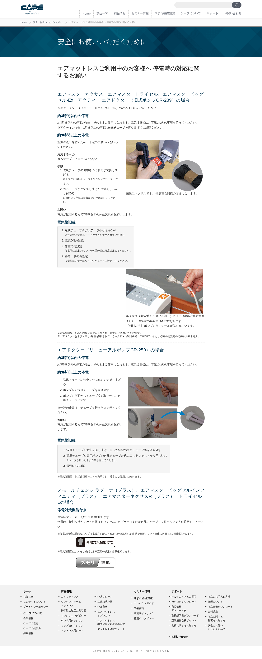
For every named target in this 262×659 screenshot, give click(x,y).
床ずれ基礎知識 (165, 13)
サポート (212, 13)
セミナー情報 (140, 13)
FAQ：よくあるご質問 (183, 596)
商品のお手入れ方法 (219, 596)
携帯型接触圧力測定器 (73, 610)
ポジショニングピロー (73, 615)
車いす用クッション (72, 620)
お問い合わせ (232, 13)
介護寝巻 (102, 606)
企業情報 (28, 618)
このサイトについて (34, 601)
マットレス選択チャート (111, 629)
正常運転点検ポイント (183, 620)
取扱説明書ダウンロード (185, 615)
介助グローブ (104, 596)
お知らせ (28, 596)
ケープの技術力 (32, 628)
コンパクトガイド (144, 603)
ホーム (27, 591)
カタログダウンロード (183, 601)
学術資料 (139, 608)
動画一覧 (102, 13)
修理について (215, 601)
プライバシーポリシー (35, 606)
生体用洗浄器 (104, 601)
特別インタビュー (144, 618)
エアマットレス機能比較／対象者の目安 (111, 622)
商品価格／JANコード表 (178, 608)
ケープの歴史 (30, 623)
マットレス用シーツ (72, 630)
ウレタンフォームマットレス (71, 603)
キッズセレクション (72, 625)
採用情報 (28, 633)
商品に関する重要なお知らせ (216, 618)
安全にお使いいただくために (48, 22)
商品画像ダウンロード (220, 606)
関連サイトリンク (144, 613)
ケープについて (191, 13)
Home (86, 13)
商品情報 (119, 13)
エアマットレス (69, 596)
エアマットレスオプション (106, 613)
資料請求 (213, 611)
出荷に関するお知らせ (183, 625)
